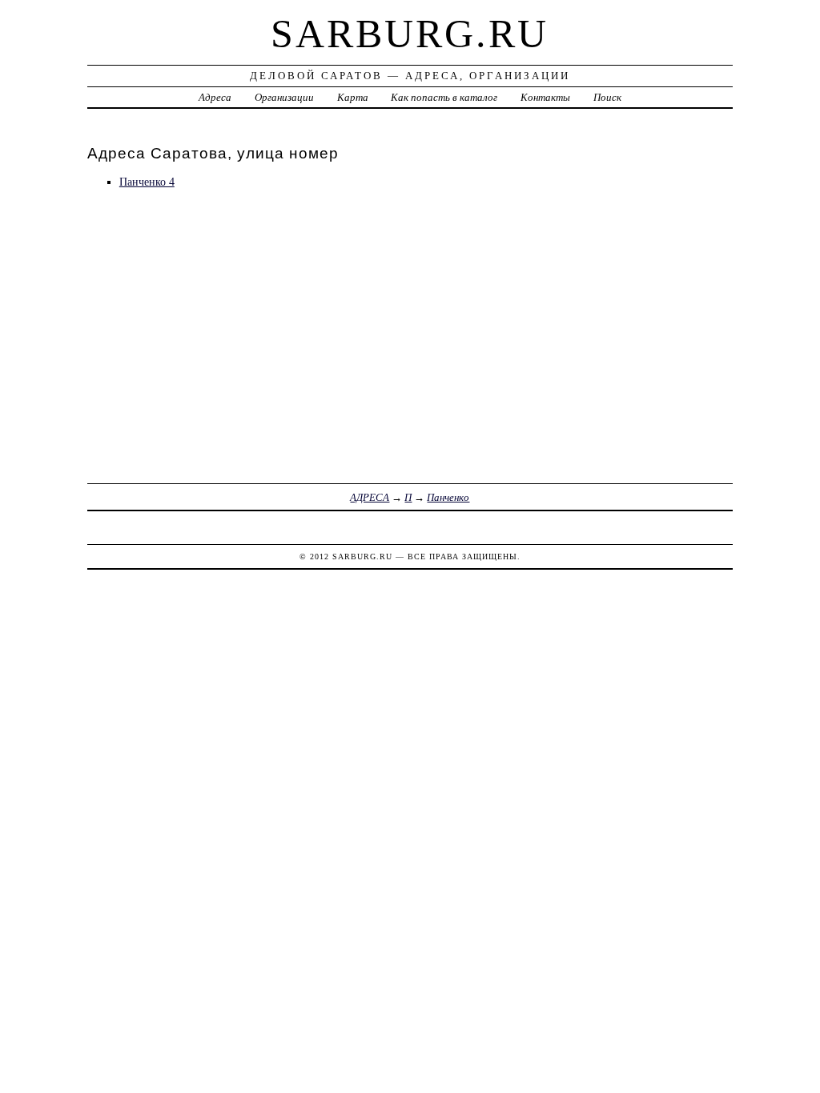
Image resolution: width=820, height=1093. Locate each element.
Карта (352, 97)
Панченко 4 (147, 181)
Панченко (448, 497)
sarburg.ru (410, 33)
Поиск (607, 97)
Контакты (545, 97)
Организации (284, 97)
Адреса (215, 97)
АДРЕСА (369, 497)
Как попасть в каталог (444, 97)
